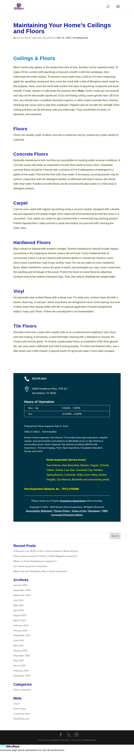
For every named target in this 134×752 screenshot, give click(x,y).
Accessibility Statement (39, 511)
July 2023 (18, 600)
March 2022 (19, 620)
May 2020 (18, 660)
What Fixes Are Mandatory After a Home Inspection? (40, 571)
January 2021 (20, 650)
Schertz (104, 465)
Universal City (84, 470)
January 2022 (20, 630)
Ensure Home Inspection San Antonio (36, 37)
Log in (16, 703)
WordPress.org (21, 718)
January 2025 (20, 585)
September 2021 (22, 635)
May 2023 (18, 605)
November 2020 (21, 655)
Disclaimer (94, 511)
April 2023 (18, 610)
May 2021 (18, 645)
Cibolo (50, 470)
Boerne (84, 465)
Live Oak (69, 470)
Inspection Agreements (73, 500)
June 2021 (18, 640)
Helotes (97, 470)
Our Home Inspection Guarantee (30, 566)
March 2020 (19, 665)
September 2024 (22, 590)
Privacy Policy (62, 511)
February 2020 (21, 670)
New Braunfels (70, 465)
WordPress (90, 740)
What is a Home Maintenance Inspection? (35, 561)
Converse (70, 474)
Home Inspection (22, 689)
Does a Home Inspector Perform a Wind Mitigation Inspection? (45, 556)
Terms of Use (79, 511)
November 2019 (21, 675)
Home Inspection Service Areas (65, 459)
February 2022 (21, 625)
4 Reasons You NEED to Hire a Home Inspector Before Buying (45, 551)
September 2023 (22, 595)
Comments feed (21, 713)
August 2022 (19, 615)
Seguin (94, 465)
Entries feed (19, 708)
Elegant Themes (60, 740)
